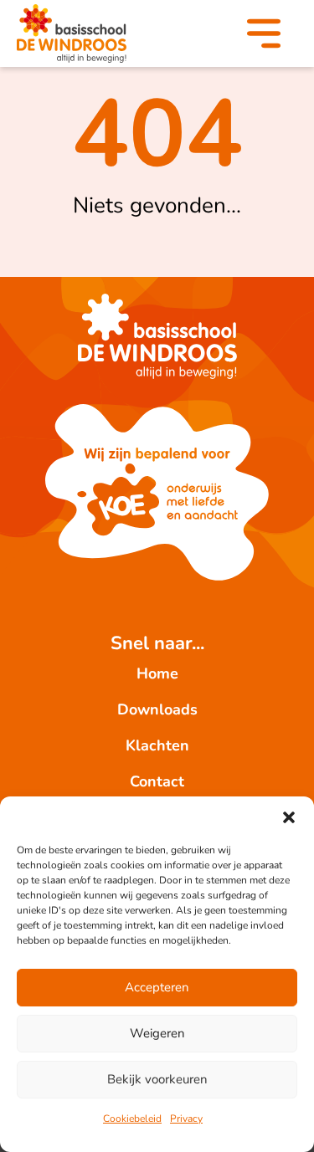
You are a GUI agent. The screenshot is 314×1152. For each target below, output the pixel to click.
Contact (157, 781)
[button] (289, 817)
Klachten (157, 745)
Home (157, 673)
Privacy (186, 1118)
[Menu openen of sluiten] (264, 37)
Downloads (157, 709)
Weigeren (157, 1033)
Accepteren (157, 987)
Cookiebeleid (132, 1118)
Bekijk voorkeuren (157, 1079)
